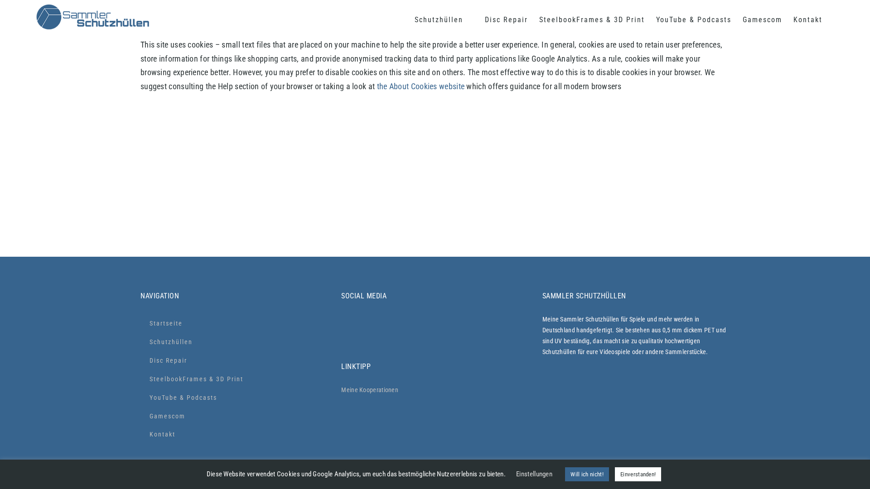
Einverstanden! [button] (638, 474)
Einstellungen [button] (534, 474)
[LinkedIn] (454, 323)
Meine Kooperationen (369, 389)
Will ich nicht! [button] (587, 474)
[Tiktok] (412, 323)
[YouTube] (433, 323)
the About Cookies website (421, 86)
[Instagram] (348, 323)
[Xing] (475, 323)
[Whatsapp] (369, 323)
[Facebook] (391, 323)
